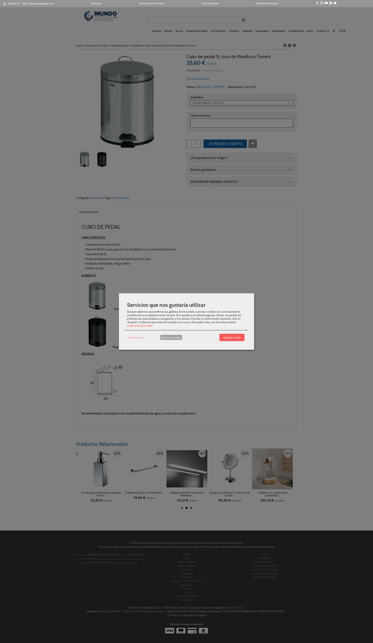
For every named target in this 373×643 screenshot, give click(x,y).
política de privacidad (139, 325)
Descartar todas (171, 337)
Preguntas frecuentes (267, 3)
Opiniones (96, 3)
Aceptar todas (232, 337)
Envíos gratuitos (210, 3)
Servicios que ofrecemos (152, 3)
